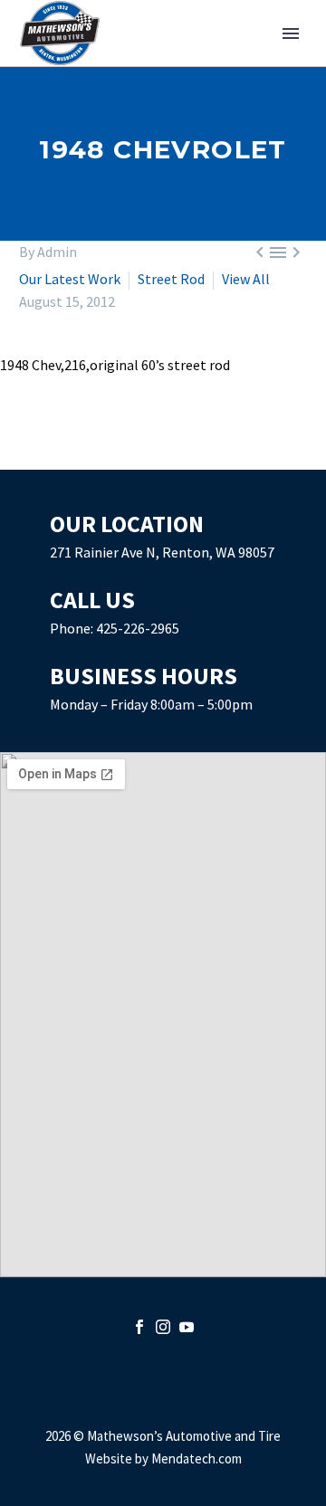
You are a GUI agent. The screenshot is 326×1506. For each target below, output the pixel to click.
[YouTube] (186, 1327)
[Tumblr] (109, 454)
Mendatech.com (196, 1458)
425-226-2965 (137, 628)
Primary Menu (290, 33)
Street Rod (172, 279)
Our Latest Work (71, 279)
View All (246, 279)
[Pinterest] (83, 454)
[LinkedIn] (136, 454)
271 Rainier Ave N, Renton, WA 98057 (162, 552)
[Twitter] (57, 454)
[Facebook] (31, 454)
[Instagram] (163, 1327)
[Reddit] (162, 454)
